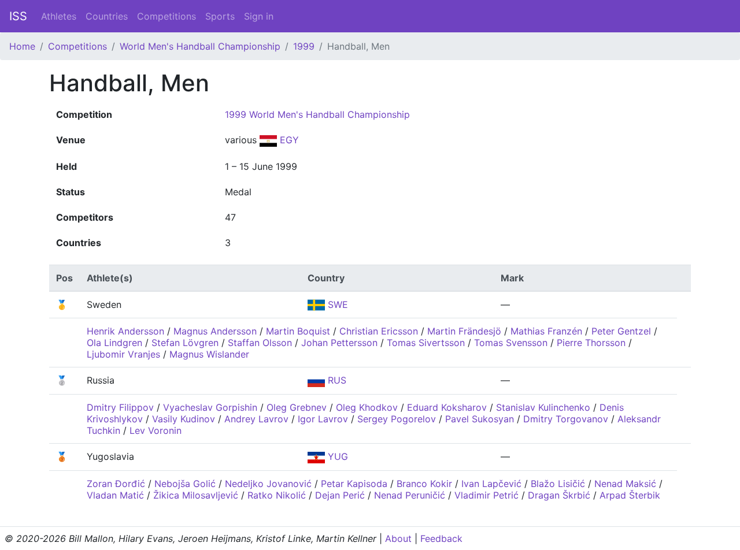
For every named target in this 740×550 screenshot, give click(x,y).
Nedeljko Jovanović (268, 483)
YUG (336, 456)
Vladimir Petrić (486, 495)
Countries (107, 16)
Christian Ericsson (378, 331)
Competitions (166, 16)
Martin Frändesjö (464, 331)
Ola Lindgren (114, 342)
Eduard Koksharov (447, 407)
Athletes (58, 16)
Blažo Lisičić (558, 483)
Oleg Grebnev (297, 407)
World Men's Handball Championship (200, 46)
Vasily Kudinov (183, 419)
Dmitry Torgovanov (565, 419)
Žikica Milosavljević (195, 495)
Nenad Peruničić (409, 495)
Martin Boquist (298, 331)
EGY (288, 140)
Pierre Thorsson (591, 342)
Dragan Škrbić (559, 495)
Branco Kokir (424, 483)
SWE (336, 304)
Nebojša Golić (185, 483)
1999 (303, 46)
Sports (220, 16)
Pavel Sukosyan (479, 419)
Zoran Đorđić (116, 483)
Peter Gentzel (621, 331)
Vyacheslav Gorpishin (210, 407)
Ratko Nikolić (276, 495)
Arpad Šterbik (630, 495)
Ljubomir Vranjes (123, 354)
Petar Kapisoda (354, 483)
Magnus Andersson (215, 331)
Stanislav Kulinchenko (543, 407)
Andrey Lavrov (256, 419)
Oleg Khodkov (367, 407)
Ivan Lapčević (491, 483)
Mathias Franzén (546, 331)
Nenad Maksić (625, 483)
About (398, 538)
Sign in (258, 16)
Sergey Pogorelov (396, 419)
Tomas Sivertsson (426, 342)
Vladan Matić (115, 495)
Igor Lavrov (323, 419)
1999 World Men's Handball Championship (317, 114)
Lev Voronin (156, 430)
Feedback (441, 538)
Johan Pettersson (339, 342)
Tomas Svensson (510, 342)
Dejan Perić (340, 495)
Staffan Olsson (260, 342)
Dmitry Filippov (120, 407)
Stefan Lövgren (185, 342)
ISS (18, 16)
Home (22, 46)
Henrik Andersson (125, 331)
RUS (335, 380)
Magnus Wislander (209, 354)
